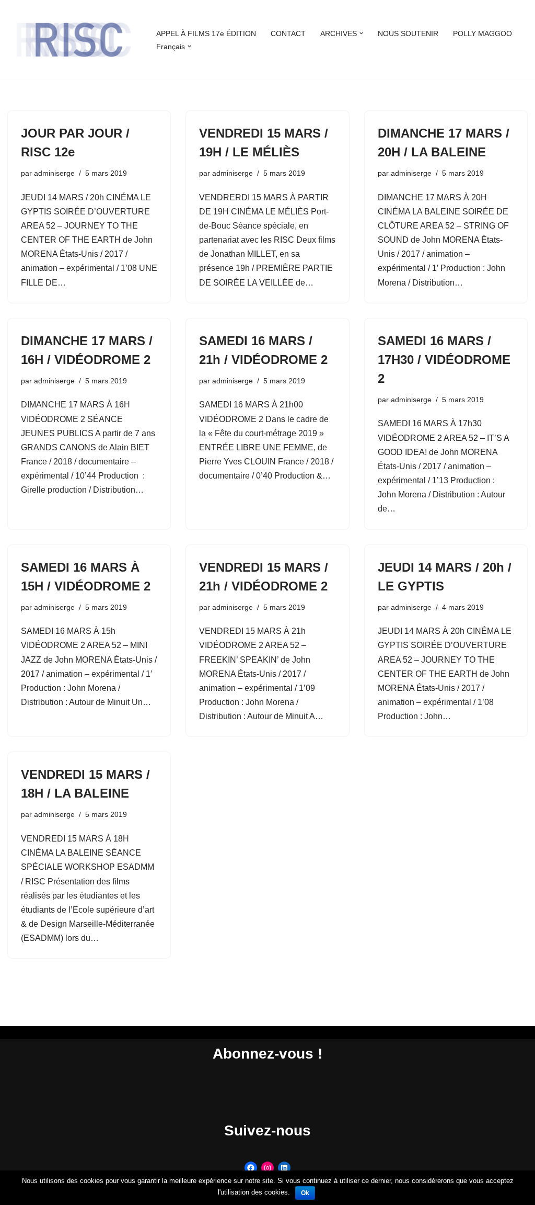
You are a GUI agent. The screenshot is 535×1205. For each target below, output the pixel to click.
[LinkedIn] (284, 1168)
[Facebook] (251, 1168)
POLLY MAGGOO (482, 33)
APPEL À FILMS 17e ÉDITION (206, 33)
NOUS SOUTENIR (408, 33)
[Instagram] (267, 1168)
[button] (361, 33)
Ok (305, 1193)
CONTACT (288, 33)
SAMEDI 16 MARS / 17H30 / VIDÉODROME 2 (444, 359)
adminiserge (54, 173)
